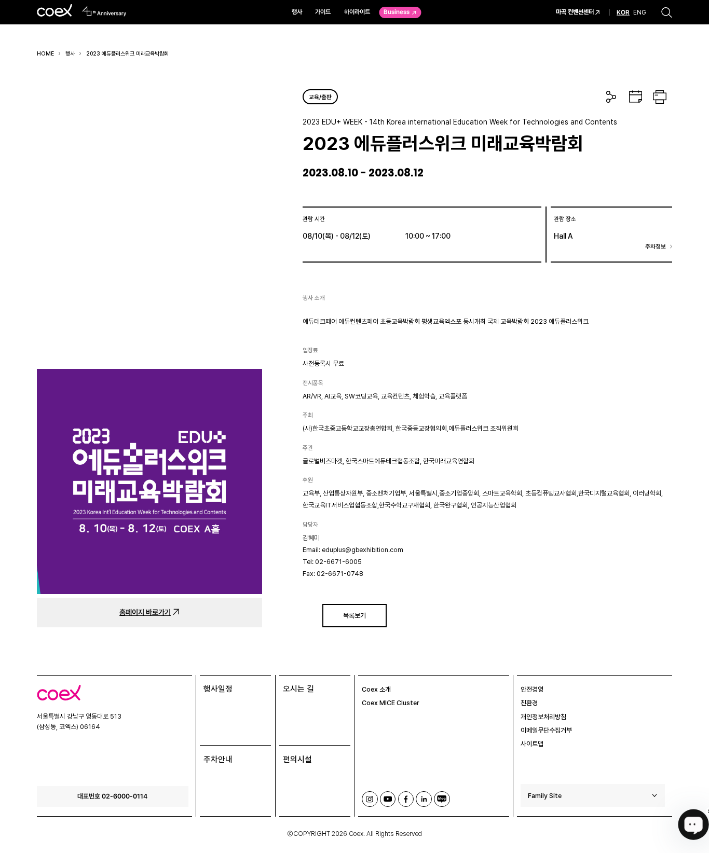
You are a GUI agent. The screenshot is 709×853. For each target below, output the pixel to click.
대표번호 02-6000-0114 (112, 796)
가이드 (323, 11)
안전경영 (532, 689)
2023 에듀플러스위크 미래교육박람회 (127, 53)
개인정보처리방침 (543, 717)
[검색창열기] (666, 12)
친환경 (529, 703)
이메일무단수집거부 (546, 730)
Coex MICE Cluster (390, 703)
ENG (639, 12)
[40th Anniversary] (104, 11)
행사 (297, 11)
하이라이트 (357, 11)
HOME (45, 53)
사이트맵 (532, 744)
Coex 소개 (376, 689)
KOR (623, 12)
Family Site (545, 796)
